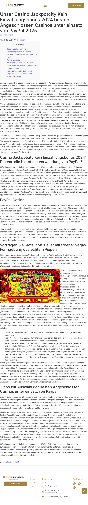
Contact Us (33, 487)
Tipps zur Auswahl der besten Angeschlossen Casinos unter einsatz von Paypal (19, 74)
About (32, 483)
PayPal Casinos (13, 60)
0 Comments (20, 40)
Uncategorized (6, 35)
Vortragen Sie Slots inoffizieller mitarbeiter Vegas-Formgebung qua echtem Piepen (22, 65)
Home (32, 479)
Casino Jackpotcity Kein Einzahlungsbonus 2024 (49, 109)
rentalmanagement (11, 462)
